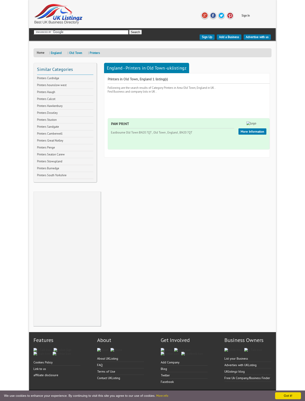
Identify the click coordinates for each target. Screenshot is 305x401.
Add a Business (229, 37)
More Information (252, 131)
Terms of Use (106, 371)
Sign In (246, 15)
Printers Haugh (46, 92)
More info (162, 396)
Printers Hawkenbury (50, 106)
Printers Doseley (47, 113)
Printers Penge (46, 147)
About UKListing (107, 358)
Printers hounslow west (52, 85)
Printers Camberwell (50, 134)
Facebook (167, 382)
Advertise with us (257, 37)
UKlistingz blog (234, 371)
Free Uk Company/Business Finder (247, 378)
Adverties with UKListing (240, 365)
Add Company (170, 362)
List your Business (236, 358)
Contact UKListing (108, 378)
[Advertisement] (67, 259)
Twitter (165, 375)
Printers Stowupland (49, 161)
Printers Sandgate (48, 127)
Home (40, 53)
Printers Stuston (47, 120)
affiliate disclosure (45, 375)
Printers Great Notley (50, 140)
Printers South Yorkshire (52, 175)
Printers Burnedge (48, 168)
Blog (164, 369)
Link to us (39, 369)
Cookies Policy (43, 362)
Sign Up (207, 37)
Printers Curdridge (48, 78)
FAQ (100, 365)
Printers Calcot (46, 99)
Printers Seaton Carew (51, 154)
